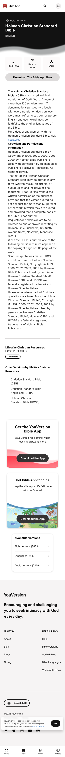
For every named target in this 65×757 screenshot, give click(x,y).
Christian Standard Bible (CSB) (26, 381)
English (10, 35)
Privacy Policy (38, 726)
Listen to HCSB (32, 66)
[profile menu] (56, 6)
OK (55, 723)
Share (51, 65)
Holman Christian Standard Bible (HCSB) (25, 400)
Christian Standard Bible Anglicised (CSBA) (26, 390)
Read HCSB (13, 65)
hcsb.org (13, 139)
